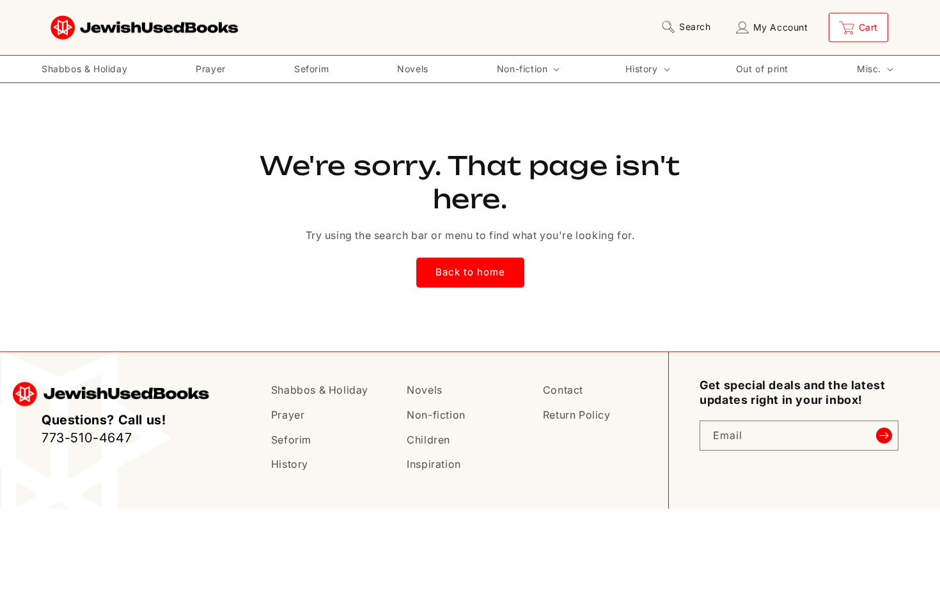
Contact (563, 389)
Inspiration (434, 464)
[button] (689, 27)
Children (428, 439)
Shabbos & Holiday (319, 389)
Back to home (470, 272)
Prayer (288, 414)
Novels (425, 389)
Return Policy (577, 414)
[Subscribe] (884, 436)
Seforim (291, 439)
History (289, 464)
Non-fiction (436, 414)
